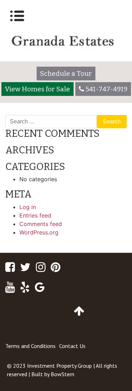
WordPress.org (38, 232)
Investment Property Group (59, 365)
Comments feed (40, 223)
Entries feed (35, 215)
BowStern (62, 374)
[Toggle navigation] (17, 16)
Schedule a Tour (66, 73)
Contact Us (72, 345)
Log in (27, 206)
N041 (15, 112)
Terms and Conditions (30, 345)
